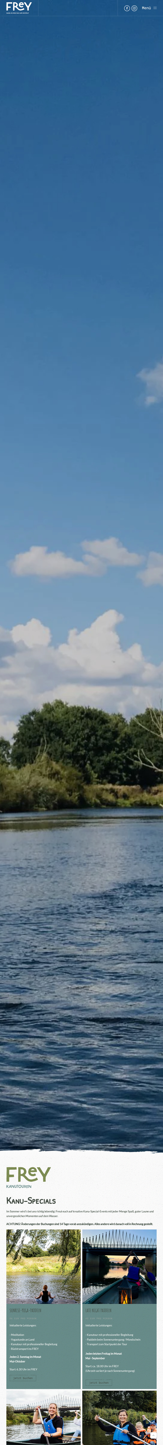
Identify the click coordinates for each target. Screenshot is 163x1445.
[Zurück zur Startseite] (19, 8)
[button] (149, 8)
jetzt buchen (23, 1378)
